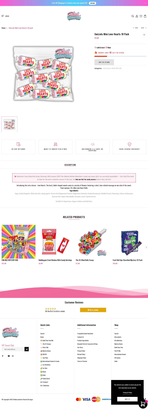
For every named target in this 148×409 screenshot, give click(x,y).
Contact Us (80, 337)
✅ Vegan (43, 371)
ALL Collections (44, 385)
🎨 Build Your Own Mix (46, 340)
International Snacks (120, 354)
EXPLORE (92, 3)
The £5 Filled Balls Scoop (85, 260)
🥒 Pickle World (45, 378)
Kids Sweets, (107, 68)
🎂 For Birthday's (45, 365)
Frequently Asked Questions (85, 333)
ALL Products (44, 382)
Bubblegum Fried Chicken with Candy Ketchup (55, 260)
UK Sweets (117, 358)
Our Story (80, 347)
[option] (43, 74)
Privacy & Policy (127, 392)
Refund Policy (81, 354)
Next (142, 28)
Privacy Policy (81, 351)
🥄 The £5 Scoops (45, 344)
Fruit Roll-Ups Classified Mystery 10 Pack (127, 260)
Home (3, 28)
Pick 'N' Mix (117, 351)
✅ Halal (42, 375)
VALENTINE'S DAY (116, 68)
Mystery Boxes (118, 344)
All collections (118, 340)
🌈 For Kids (43, 368)
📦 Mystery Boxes (45, 351)
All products (117, 337)
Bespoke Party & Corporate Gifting (87, 344)
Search (42, 333)
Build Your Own (118, 347)
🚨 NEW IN (43, 354)
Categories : (98, 68)
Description (70, 165)
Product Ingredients (83, 340)
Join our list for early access (85, 179)
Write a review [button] (93, 310)
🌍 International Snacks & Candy (49, 361)
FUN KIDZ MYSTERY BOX (10, 260)
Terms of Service (82, 361)
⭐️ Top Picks (44, 358)
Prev (136, 28)
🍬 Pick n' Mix (44, 347)
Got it (127, 399)
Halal (115, 361)
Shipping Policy (81, 358)
